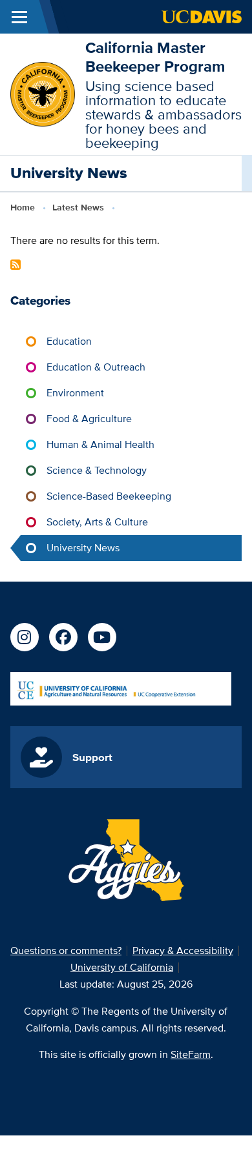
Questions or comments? (65, 950)
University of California (121, 967)
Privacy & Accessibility (182, 950)
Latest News (78, 207)
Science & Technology (97, 470)
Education (69, 341)
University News (83, 547)
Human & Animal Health (100, 444)
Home (22, 207)
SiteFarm (191, 1054)
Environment (75, 392)
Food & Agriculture (89, 418)
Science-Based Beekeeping (109, 496)
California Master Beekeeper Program (155, 56)
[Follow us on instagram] (24, 637)
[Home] (42, 93)
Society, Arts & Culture (97, 521)
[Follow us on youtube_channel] (102, 637)
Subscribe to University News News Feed (15, 264)
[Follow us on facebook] (63, 637)
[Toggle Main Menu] (19, 17)
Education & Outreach (96, 367)
